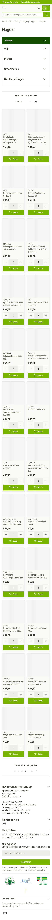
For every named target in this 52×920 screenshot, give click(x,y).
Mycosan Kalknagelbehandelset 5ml (12, 356)
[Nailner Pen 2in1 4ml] (38, 393)
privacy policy (39, 870)
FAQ (4, 824)
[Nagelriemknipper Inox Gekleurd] (13, 176)
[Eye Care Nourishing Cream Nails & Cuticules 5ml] (38, 449)
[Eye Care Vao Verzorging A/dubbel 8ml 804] (13, 393)
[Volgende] (36, 771)
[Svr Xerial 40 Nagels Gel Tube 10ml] (38, 286)
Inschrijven (26, 862)
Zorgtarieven (27, 837)
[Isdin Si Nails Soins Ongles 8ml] (13, 449)
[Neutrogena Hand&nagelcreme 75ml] (13, 558)
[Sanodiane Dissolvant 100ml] (38, 505)
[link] (15, 771)
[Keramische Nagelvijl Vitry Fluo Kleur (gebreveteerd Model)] (38, 120)
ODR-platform (14, 906)
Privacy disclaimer (36, 903)
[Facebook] (26, 891)
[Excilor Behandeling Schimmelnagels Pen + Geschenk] (38, 230)
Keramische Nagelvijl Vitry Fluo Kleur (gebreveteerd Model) (37, 140)
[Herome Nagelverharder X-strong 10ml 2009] (13, 665)
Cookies (5, 906)
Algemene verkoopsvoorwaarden (15, 903)
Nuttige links (15, 834)
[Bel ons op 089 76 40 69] (39, 8)
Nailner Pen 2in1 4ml (36, 409)
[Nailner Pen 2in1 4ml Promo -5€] (38, 176)
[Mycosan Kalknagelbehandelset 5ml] (13, 339)
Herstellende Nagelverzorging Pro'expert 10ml (10, 140)
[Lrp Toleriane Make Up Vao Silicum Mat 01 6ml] (13, 505)
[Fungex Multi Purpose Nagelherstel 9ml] (38, 665)
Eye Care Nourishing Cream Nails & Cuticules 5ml (38, 468)
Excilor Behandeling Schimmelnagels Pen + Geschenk (37, 249)
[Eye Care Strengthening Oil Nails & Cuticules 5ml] (38, 339)
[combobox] (23, 14)
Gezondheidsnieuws (30, 834)
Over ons (6, 834)
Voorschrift (16, 837)
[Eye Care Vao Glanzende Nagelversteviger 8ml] (13, 286)
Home (4, 22)
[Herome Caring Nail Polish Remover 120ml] (13, 611)
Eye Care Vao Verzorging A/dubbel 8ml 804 (12, 412)
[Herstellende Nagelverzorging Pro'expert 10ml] (13, 120)
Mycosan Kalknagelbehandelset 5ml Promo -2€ (12, 246)
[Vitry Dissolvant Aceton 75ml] (13, 718)
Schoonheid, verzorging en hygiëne (23, 22)
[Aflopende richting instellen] (35, 102)
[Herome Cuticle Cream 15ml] (38, 611)
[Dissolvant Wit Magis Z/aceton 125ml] (38, 718)
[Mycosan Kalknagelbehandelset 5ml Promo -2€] (13, 230)
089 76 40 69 (16, 802)
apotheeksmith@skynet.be (25, 804)
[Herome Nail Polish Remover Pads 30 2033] (38, 558)
